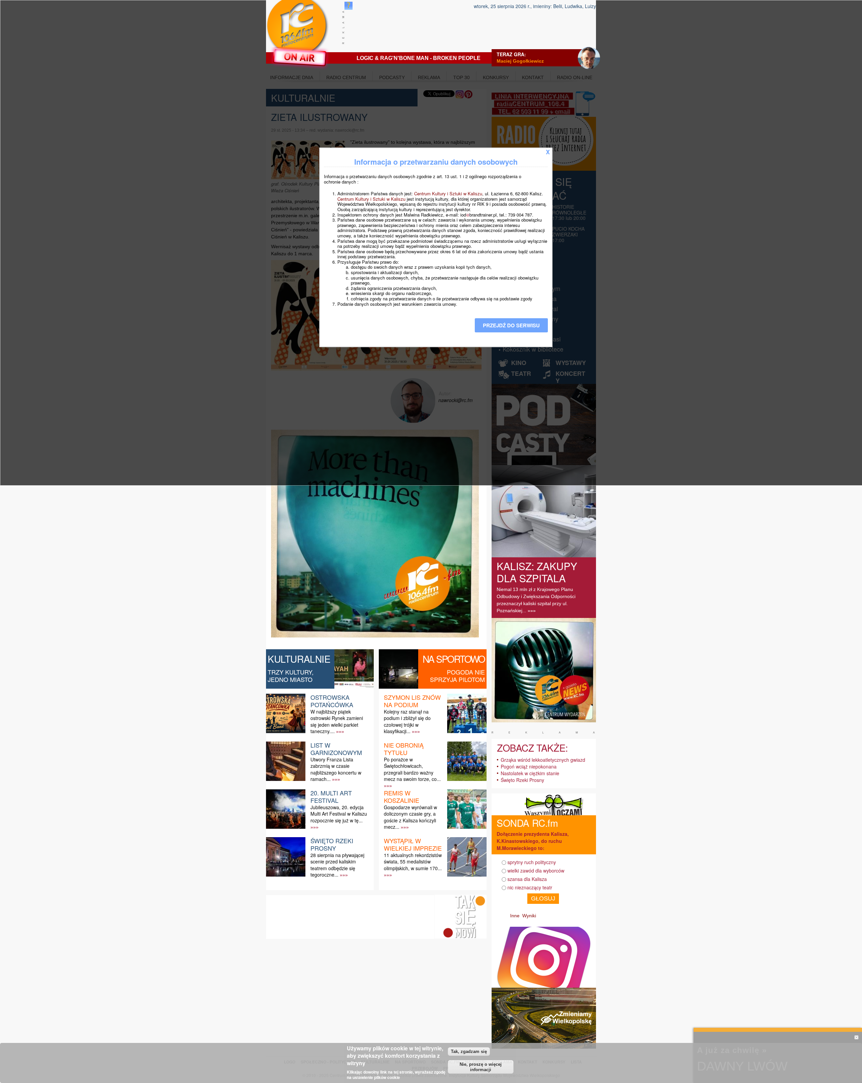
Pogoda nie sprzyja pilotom (457, 675)
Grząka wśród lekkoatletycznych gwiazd (543, 759)
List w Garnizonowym (336, 749)
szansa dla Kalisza (527, 879)
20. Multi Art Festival (331, 796)
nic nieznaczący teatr (529, 887)
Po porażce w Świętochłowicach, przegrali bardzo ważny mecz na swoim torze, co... (412, 769)
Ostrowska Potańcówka (331, 701)
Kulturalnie (299, 658)
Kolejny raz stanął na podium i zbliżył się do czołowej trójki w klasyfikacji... (407, 721)
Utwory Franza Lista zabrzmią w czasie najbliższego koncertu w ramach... (335, 769)
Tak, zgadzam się (469, 1051)
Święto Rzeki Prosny (331, 844)
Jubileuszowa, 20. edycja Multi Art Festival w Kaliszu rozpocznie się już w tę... (338, 813)
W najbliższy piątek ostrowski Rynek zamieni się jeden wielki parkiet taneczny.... (336, 721)
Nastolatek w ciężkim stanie (530, 773)
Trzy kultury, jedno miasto (290, 675)
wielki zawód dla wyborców (535, 870)
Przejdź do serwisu (511, 325)
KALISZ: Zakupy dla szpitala (537, 572)
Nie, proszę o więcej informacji (481, 1067)
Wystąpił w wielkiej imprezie (413, 844)
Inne (515, 915)
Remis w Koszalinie (401, 796)
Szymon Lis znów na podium (412, 701)
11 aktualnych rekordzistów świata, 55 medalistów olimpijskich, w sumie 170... (413, 861)
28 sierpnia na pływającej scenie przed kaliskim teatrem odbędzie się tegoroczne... (337, 865)
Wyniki (529, 915)
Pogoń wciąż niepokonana (529, 766)
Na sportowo (454, 658)
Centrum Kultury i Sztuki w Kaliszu (448, 193)
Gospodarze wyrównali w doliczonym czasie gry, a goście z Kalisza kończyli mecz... (410, 817)
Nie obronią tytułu (404, 749)
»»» (340, 731)
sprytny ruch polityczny (531, 862)
